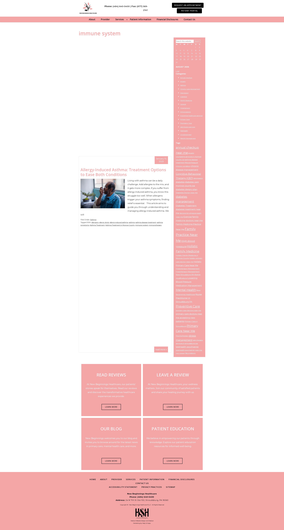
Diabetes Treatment (186, 205)
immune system (141, 225)
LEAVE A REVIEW (173, 375)
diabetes (180, 182)
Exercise (187, 216)
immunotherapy (155, 225)
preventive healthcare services (191, 116)
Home (93, 479)
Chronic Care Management (190, 89)
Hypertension (185, 108)
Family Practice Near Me (187, 235)
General (183, 104)
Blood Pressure (191, 163)
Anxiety (183, 81)
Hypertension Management (187, 269)
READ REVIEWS (111, 375)
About (92, 19)
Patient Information (140, 19)
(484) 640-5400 (121, 6)
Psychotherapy (182, 336)
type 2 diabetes (180, 353)
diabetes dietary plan (186, 189)
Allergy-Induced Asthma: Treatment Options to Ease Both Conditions (123, 172)
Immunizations (185, 112)
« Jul (177, 71)
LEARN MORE (111, 407)
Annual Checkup (186, 78)
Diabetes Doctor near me (187, 193)
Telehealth (184, 131)
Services (119, 19)
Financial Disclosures (167, 19)
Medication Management (189, 285)
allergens (95, 222)
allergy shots (104, 222)
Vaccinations (190, 353)
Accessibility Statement (123, 487)
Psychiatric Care (186, 123)
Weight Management (188, 138)
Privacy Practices (151, 487)
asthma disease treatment (145, 222)
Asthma (93, 220)
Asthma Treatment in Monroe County (120, 225)
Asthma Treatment (97, 225)
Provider (105, 19)
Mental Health (186, 290)
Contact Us (189, 19)
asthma (132, 222)
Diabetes (183, 97)
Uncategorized (185, 135)
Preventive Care (188, 306)
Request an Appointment (187, 5)
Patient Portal (189, 11)
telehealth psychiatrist (187, 347)
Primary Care (185, 119)
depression (198, 178)
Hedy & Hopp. (146, 523)
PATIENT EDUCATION (173, 429)
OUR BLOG (111, 429)
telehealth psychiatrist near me (189, 350)
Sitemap (170, 487)
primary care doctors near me (188, 311)
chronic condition (183, 166)
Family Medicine (186, 100)
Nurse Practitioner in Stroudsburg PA (189, 298)
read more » (161, 349)
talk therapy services (187, 127)
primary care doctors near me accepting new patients (189, 318)
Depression (184, 93)
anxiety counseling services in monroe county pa (188, 156)
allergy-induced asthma (119, 222)
